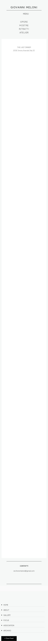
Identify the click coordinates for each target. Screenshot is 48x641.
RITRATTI (24, 29)
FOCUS (6, 620)
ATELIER (24, 32)
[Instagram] (22, 576)
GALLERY (7, 615)
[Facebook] (17, 576)
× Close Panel (9, 638)
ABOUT (6, 610)
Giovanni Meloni (24, 7)
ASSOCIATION (8, 625)
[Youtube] (31, 576)
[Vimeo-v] (26, 576)
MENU (25, 14)
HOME (5, 605)
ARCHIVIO (7, 630)
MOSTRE (24, 25)
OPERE (24, 21)
